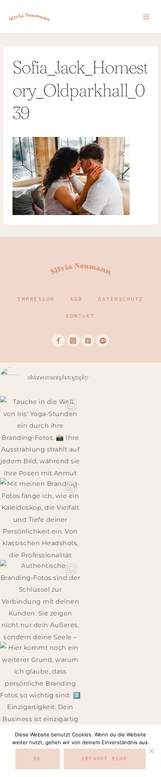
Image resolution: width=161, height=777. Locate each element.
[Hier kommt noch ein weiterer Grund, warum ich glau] (40, 682)
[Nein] (151, 751)
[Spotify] (102, 340)
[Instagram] (73, 340)
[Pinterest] (87, 340)
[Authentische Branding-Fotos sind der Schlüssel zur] (40, 600)
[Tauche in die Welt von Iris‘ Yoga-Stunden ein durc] (40, 436)
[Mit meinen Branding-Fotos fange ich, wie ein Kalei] (40, 518)
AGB (76, 299)
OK (37, 758)
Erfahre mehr (104, 758)
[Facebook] (58, 340)
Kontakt (80, 316)
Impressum (36, 299)
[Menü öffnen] (146, 17)
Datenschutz (120, 299)
